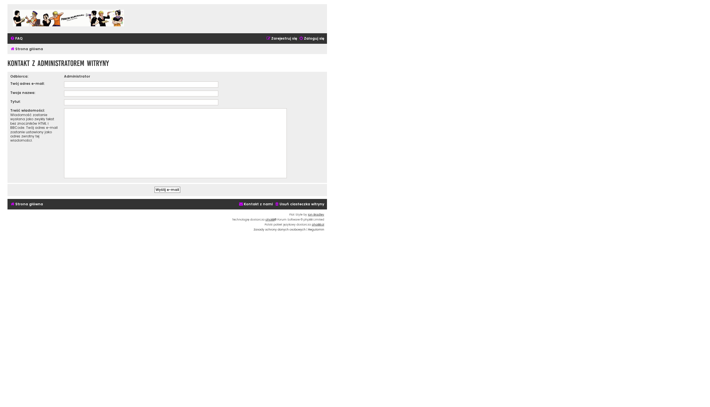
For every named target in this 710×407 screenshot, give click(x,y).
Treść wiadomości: (27, 110)
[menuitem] (16, 38)
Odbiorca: (19, 76)
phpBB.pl (318, 224)
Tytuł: (15, 101)
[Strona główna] (68, 19)
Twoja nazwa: (23, 92)
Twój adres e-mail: (27, 83)
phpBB (270, 219)
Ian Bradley (316, 215)
